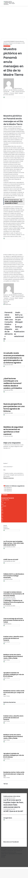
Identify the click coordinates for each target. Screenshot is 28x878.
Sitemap (3, 856)
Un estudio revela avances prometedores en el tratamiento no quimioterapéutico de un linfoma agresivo (13, 358)
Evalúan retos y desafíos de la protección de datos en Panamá (13, 638)
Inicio (4, 41)
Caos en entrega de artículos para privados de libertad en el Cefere (13, 620)
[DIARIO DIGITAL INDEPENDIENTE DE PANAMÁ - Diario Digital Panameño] (10, 3)
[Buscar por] (26, 3)
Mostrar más (6, 301)
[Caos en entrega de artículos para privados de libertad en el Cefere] (11, 607)
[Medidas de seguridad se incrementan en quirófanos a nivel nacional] (14, 415)
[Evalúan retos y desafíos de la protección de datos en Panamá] (11, 625)
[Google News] (7, 304)
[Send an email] (8, 90)
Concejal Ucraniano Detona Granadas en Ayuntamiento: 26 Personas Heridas (13, 594)
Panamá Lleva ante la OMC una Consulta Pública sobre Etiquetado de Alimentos (13, 179)
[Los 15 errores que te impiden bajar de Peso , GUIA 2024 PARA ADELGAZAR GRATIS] (11, 530)
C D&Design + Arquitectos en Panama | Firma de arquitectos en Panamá (13, 602)
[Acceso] (23, 3)
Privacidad (3, 855)
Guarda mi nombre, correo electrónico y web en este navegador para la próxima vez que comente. (13, 475)
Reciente (5, 527)
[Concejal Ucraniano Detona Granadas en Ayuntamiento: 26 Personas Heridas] (11, 581)
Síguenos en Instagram (16, 789)
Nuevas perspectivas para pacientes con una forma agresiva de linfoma (14, 407)
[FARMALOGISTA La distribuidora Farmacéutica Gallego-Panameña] (11, 563)
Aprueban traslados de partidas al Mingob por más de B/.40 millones (13, 674)
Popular (5, 525)
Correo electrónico (8, 466)
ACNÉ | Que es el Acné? (10, 559)
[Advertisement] (14, 21)
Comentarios (6, 528)
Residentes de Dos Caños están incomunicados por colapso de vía (13, 692)
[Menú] (2, 3)
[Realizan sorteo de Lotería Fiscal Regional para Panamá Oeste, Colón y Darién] (11, 643)
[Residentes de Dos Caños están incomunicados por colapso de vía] (11, 679)
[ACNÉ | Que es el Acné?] (11, 548)
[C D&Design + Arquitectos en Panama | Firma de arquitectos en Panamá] (9, 598)
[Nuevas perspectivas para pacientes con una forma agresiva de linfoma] (14, 392)
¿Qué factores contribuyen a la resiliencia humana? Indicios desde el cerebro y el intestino (12, 383)
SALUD (8, 46)
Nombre (5, 463)
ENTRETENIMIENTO (11, 41)
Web (4, 470)
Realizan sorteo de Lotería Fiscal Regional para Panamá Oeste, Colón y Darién (13, 656)
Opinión (18, 41)
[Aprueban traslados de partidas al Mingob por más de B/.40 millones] (11, 661)
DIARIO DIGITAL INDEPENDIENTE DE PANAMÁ (11, 853)
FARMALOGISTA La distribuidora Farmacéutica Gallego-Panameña (13, 576)
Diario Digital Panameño (6, 849)
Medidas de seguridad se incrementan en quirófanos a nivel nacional (13, 430)
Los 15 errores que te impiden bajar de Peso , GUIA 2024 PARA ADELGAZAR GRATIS (13, 543)
